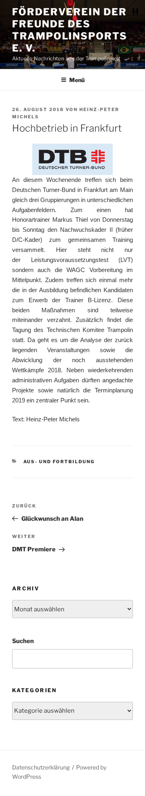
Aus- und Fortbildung (59, 461)
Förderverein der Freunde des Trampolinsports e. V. (69, 30)
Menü (77, 79)
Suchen (23, 641)
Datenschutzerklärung (41, 767)
